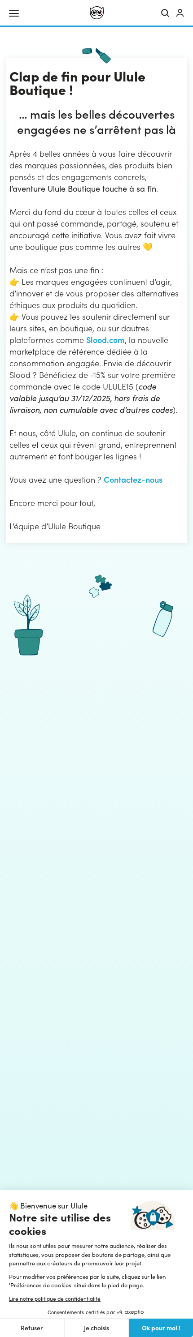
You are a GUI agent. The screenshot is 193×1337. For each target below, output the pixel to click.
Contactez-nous (133, 479)
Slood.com (105, 339)
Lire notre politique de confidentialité (55, 1298)
